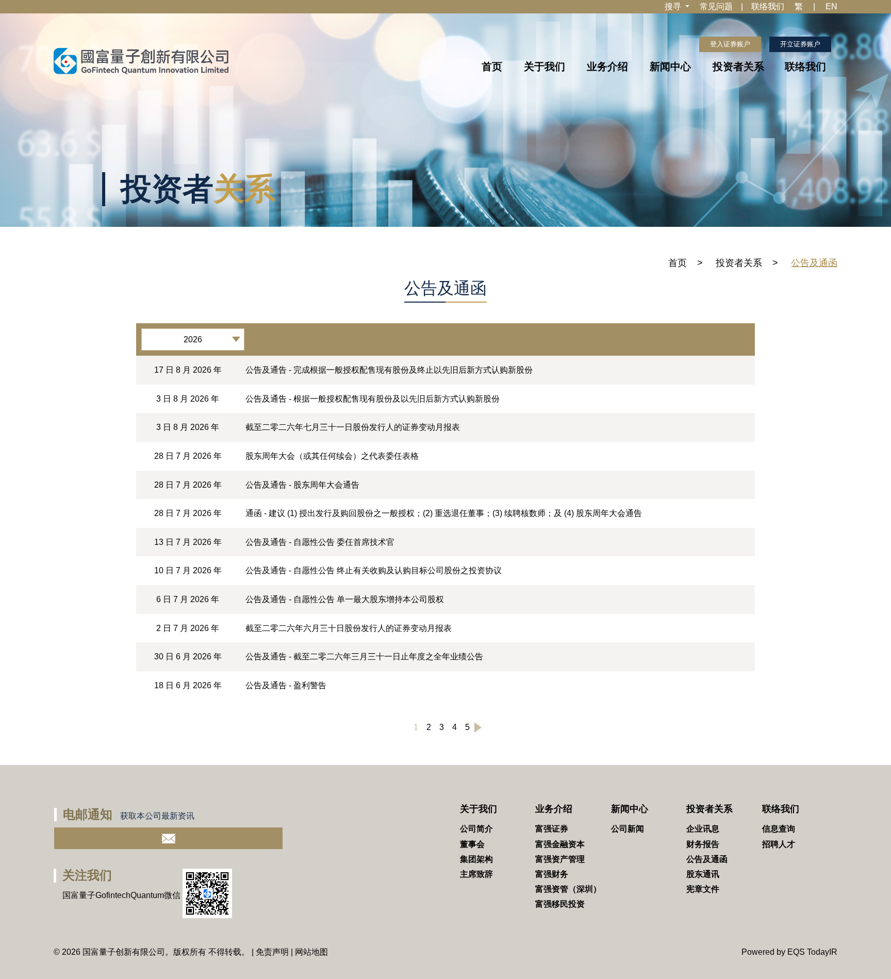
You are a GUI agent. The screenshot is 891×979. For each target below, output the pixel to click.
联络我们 (767, 6)
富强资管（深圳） (568, 889)
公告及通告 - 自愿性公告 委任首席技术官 (319, 542)
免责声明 (272, 952)
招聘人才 (778, 844)
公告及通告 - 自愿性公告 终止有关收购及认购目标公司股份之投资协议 (373, 570)
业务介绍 (607, 66)
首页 (492, 66)
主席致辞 (476, 874)
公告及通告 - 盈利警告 (285, 685)
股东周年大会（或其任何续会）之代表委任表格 (332, 456)
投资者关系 (738, 66)
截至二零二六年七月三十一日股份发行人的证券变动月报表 (352, 427)
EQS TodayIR (812, 952)
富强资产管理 (560, 859)
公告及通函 (707, 859)
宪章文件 (702, 889)
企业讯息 (702, 828)
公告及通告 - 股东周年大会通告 (302, 484)
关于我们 (544, 66)
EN (831, 6)
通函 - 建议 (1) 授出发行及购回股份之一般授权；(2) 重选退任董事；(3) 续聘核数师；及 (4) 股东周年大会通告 (443, 513)
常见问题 (716, 6)
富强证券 (551, 828)
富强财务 (551, 874)
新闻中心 (670, 66)
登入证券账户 (730, 44)
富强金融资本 (560, 844)
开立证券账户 (800, 44)
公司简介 (476, 828)
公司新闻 (627, 828)
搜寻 (674, 6)
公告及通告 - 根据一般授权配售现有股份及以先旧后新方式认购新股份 (372, 398)
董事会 (472, 844)
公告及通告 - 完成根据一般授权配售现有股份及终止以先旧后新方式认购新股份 (389, 370)
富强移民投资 (560, 904)
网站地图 (311, 952)
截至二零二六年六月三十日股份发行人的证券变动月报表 (348, 628)
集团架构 (476, 859)
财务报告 (702, 844)
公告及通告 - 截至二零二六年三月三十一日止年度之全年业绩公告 (364, 656)
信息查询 (778, 828)
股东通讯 (702, 874)
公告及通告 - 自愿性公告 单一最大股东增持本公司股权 (344, 599)
